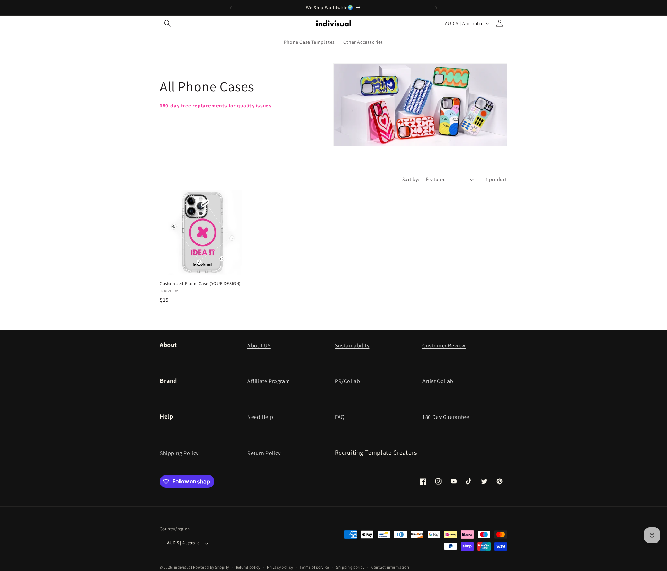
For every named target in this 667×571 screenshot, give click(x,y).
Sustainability (352, 345)
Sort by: (410, 179)
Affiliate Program (268, 381)
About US (259, 345)
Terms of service (314, 567)
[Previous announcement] (230, 7)
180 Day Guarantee (445, 417)
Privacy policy (280, 567)
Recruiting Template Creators (376, 452)
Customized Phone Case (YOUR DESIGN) (200, 284)
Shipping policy (350, 567)
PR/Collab (347, 381)
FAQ (340, 417)
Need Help (260, 417)
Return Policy (264, 453)
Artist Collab (437, 381)
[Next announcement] (436, 7)
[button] (167, 23)
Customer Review (444, 345)
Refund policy (248, 567)
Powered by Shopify (211, 567)
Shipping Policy (179, 453)
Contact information (390, 567)
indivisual (183, 567)
